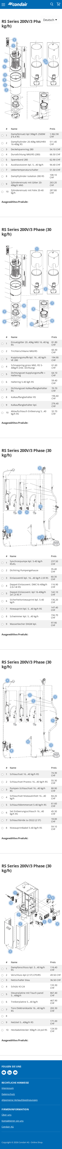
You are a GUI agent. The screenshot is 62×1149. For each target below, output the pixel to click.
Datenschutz (8, 1094)
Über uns (6, 1114)
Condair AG (8, 1126)
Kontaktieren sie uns (13, 1120)
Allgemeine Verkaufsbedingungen (20, 1100)
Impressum (8, 1088)
